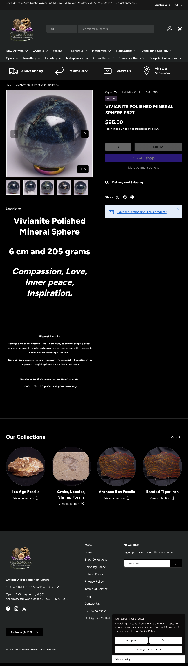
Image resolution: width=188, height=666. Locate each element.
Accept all (131, 640)
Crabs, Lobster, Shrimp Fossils (71, 494)
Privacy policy (122, 659)
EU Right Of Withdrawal (101, 618)
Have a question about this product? (142, 212)
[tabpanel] (49, 309)
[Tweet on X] (117, 197)
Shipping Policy (95, 567)
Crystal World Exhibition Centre (123, 92)
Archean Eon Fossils (117, 491)
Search (89, 552)
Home (9, 85)
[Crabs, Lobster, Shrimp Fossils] (71, 466)
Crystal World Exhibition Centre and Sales (35, 649)
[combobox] (100, 29)
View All (176, 437)
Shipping (126, 128)
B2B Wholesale (95, 611)
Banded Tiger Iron (162, 491)
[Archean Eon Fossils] (116, 466)
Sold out (158, 146)
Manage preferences (148, 649)
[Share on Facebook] (125, 197)
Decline (166, 640)
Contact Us (92, 603)
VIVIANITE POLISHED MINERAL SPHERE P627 (38, 85)
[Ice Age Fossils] (25, 466)
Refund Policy (94, 574)
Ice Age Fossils (25, 491)
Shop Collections (96, 559)
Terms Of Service (96, 589)
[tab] (14, 209)
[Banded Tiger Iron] (162, 466)
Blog (88, 596)
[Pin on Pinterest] (132, 197)
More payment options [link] (143, 167)
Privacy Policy (94, 581)
